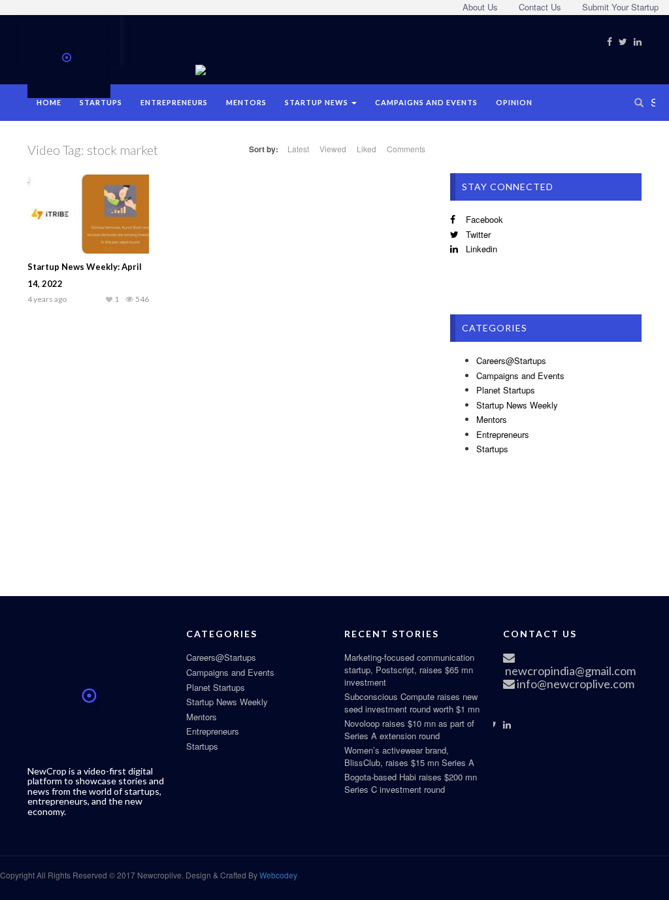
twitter (477, 234)
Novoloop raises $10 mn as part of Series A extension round (409, 729)
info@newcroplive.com (574, 683)
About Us (480, 7)
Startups (101, 102)
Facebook (483, 219)
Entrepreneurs (174, 102)
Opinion (514, 102)
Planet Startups (505, 390)
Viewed (332, 148)
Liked (366, 148)
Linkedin (480, 248)
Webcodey (277, 874)
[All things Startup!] (68, 54)
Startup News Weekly (517, 405)
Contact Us (540, 7)
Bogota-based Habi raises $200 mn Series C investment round (410, 783)
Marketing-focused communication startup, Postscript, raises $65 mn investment (409, 669)
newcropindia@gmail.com (569, 670)
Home (49, 102)
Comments (406, 148)
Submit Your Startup (620, 7)
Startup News (317, 102)
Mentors (246, 102)
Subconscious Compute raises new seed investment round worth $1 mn (412, 702)
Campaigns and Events (426, 102)
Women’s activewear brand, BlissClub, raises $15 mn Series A (409, 756)
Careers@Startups (511, 360)
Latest (298, 148)
